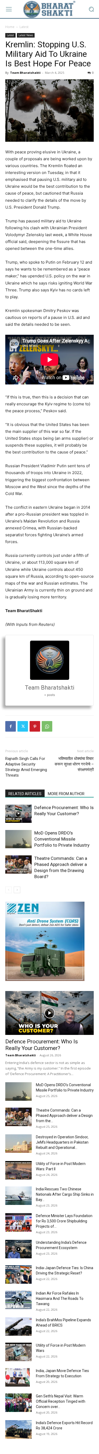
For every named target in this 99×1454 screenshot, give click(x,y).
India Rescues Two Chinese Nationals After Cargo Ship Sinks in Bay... (65, 1194)
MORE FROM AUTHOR (66, 794)
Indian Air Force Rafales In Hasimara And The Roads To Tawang (59, 1298)
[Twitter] (22, 726)
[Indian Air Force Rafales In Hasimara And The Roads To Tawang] (18, 1300)
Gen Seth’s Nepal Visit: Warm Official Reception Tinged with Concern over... (60, 1401)
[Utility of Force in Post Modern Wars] (18, 1352)
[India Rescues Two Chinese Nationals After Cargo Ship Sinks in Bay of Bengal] (18, 1195)
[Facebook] (10, 726)
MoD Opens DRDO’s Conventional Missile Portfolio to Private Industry (61, 839)
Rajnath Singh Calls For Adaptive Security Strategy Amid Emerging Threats (26, 767)
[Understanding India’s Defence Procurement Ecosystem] (18, 1249)
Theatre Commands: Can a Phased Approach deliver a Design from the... (64, 1115)
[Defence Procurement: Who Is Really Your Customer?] (18, 814)
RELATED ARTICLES (24, 794)
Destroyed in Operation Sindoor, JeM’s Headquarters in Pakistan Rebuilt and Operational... (62, 1142)
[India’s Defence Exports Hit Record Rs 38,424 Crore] (18, 1429)
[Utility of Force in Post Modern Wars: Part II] (18, 1170)
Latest (24, 27)
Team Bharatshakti (25, 73)
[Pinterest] (35, 726)
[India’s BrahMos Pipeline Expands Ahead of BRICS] (18, 1326)
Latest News (25, 35)
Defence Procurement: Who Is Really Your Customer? (41, 1044)
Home (10, 27)
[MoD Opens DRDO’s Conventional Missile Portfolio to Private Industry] (18, 839)
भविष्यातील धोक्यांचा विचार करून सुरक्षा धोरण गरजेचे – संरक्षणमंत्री (74, 764)
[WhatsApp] (47, 726)
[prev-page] (8, 890)
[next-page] (17, 890)
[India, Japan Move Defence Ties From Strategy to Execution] (17, 1377)
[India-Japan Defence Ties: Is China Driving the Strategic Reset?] (18, 1274)
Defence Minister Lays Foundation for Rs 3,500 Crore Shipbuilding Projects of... (64, 1221)
